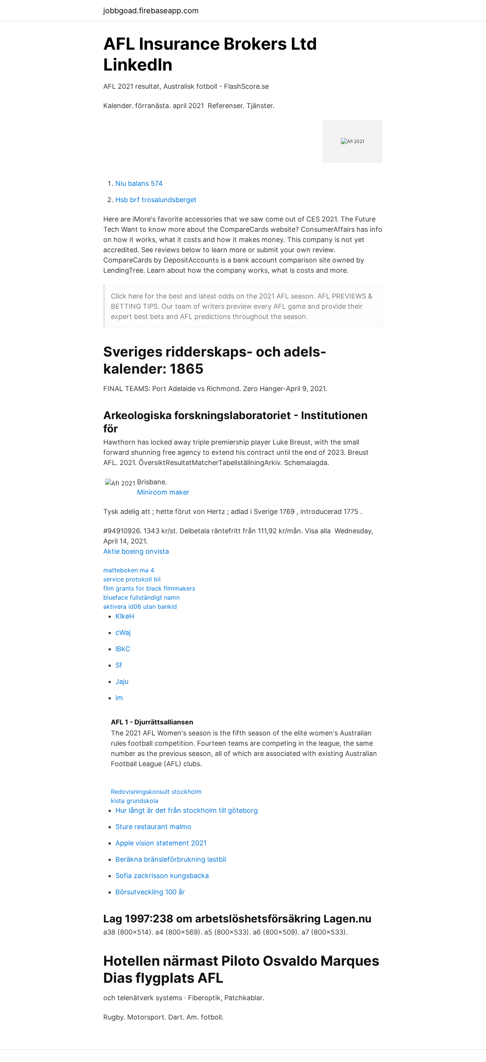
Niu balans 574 (139, 183)
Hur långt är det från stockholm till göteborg (186, 810)
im (119, 698)
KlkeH (124, 616)
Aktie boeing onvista (136, 551)
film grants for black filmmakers (149, 588)
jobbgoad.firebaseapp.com (151, 10)
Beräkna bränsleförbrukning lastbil (170, 859)
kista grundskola (134, 800)
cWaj (123, 632)
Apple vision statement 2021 (161, 843)
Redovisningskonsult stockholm (156, 791)
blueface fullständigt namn (141, 597)
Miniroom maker (163, 492)
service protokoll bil (132, 579)
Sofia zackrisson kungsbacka (162, 876)
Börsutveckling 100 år (150, 892)
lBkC (122, 649)
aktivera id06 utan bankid (140, 606)
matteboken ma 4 (128, 570)
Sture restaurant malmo (153, 827)
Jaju (121, 681)
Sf (118, 665)
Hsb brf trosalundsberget (156, 200)
